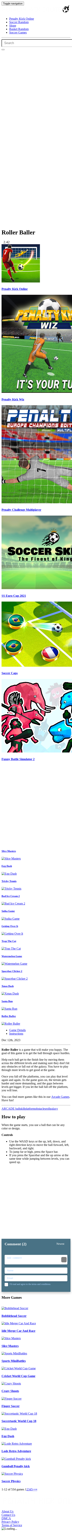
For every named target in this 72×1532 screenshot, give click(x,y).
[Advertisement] (36, 806)
